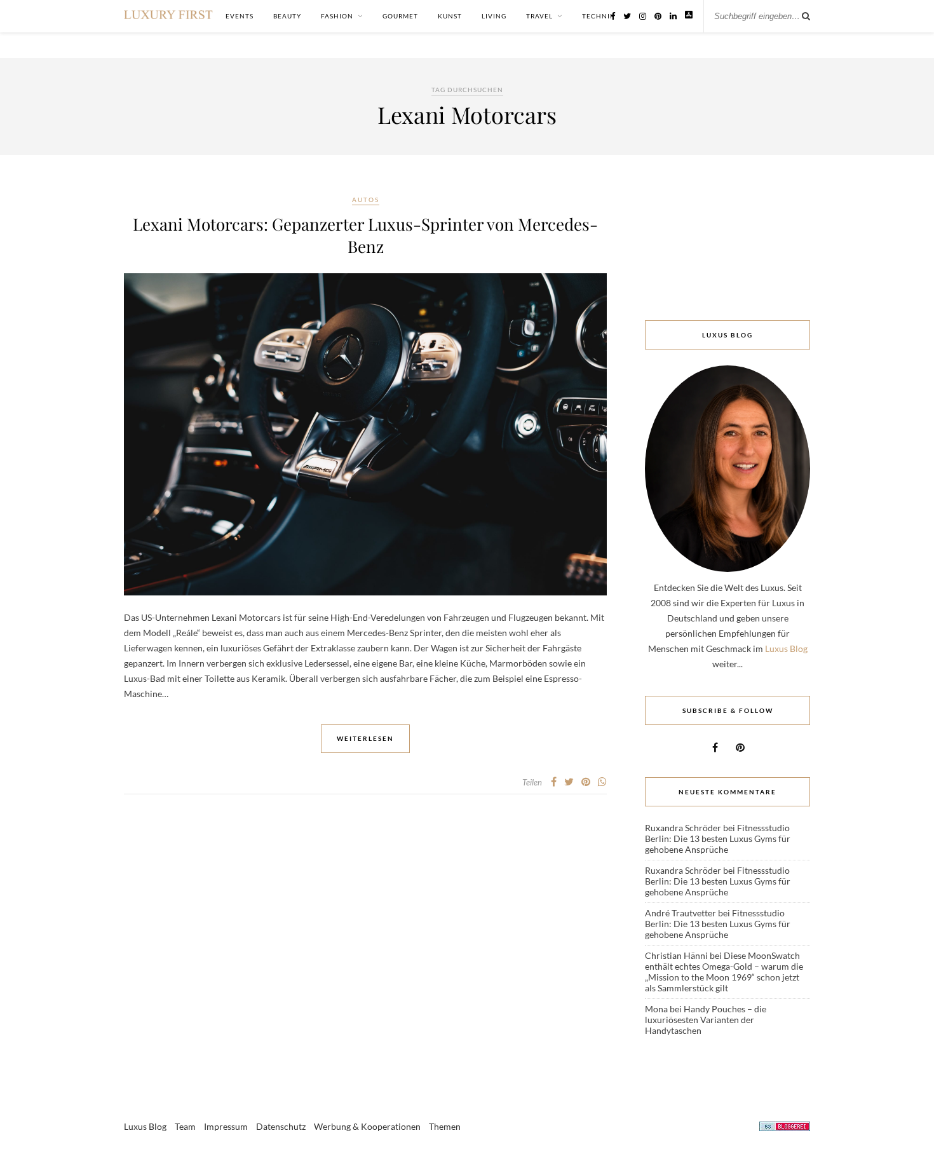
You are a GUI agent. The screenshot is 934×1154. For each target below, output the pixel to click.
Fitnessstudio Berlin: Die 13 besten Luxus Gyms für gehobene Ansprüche (717, 838)
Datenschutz (281, 1126)
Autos (365, 199)
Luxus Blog (786, 648)
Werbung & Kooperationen (367, 1126)
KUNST (450, 16)
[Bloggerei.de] (784, 1128)
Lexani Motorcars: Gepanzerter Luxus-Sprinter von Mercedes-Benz (365, 235)
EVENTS (240, 16)
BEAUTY (287, 16)
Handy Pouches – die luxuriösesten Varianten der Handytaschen (705, 1019)
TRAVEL (539, 16)
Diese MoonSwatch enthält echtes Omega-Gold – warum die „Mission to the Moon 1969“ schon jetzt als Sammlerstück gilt (724, 971)
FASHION (337, 16)
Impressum (226, 1126)
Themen (445, 1126)
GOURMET (400, 16)
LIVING (494, 16)
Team (185, 1126)
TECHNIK (598, 16)
